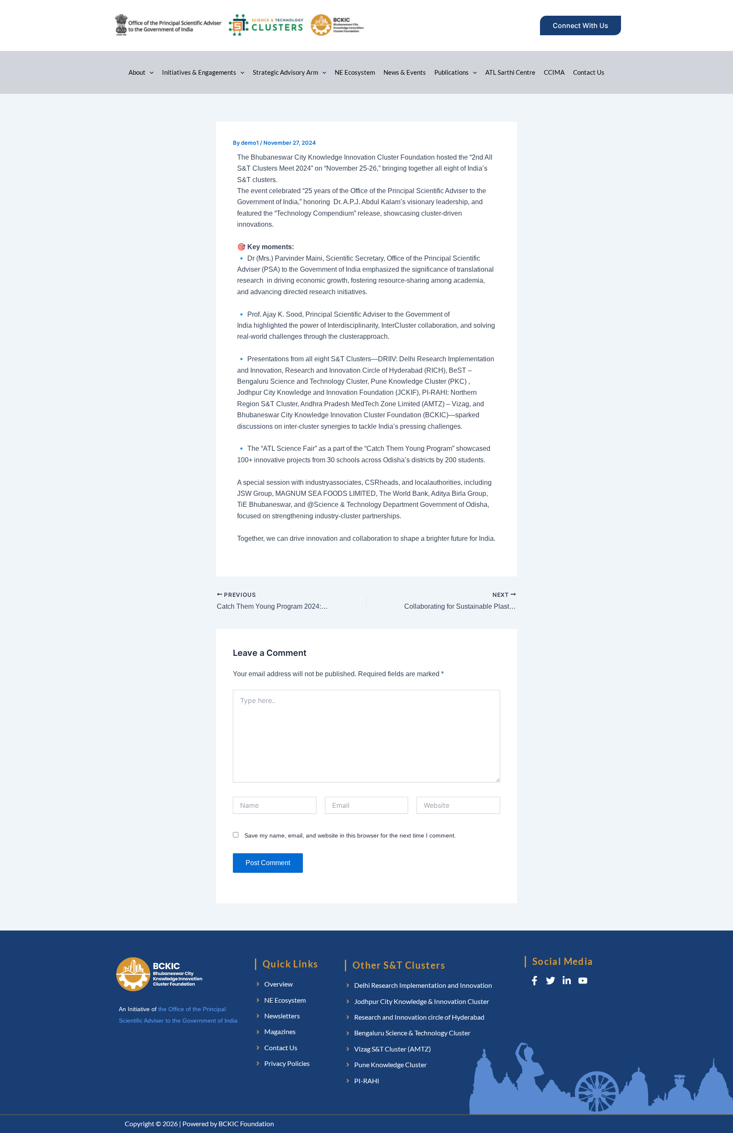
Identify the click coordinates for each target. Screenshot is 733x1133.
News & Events (404, 72)
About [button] (137, 72)
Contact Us (588, 72)
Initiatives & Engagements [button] (199, 72)
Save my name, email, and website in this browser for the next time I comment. (350, 835)
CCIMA (554, 72)
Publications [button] (451, 72)
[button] (580, 25)
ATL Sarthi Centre (510, 72)
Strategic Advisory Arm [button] (285, 72)
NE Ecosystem (355, 72)
